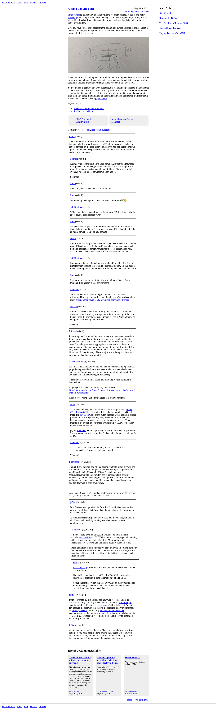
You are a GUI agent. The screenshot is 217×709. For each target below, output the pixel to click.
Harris (73, 238)
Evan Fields (132, 691)
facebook (86, 130)
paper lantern (101, 98)
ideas (146, 11)
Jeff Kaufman (8, 2)
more (129, 699)
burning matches (79, 610)
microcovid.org (80, 567)
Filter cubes (73, 14)
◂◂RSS (33, 2)
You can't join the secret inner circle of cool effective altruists (107, 660)
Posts (19, 2)
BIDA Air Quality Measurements (89, 108)
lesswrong (96, 130)
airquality (128, 11)
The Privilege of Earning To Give (175, 23)
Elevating (72, 17)
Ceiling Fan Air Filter (81, 8)
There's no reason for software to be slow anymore (79, 660)
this (89, 540)
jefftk (72, 404)
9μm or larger (125, 602)
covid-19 (138, 11)
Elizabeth (74, 289)
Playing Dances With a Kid (172, 33)
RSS (26, 2)
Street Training (166, 13)
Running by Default (168, 18)
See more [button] (74, 177)
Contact (42, 2)
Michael (74, 159)
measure (103, 605)
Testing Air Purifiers (83, 111)
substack (106, 130)
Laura (72, 136)
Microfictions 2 (132, 657)
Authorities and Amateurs (171, 28)
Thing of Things (106, 691)
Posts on (75, 691)
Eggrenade (74, 462)
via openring (141, 699)
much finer (106, 613)
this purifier (85, 537)
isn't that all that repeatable (112, 610)
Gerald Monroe (76, 361)
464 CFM (84, 414)
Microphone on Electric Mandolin (128, 120)
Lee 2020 (81, 430)
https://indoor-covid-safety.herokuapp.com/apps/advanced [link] (102, 300)
